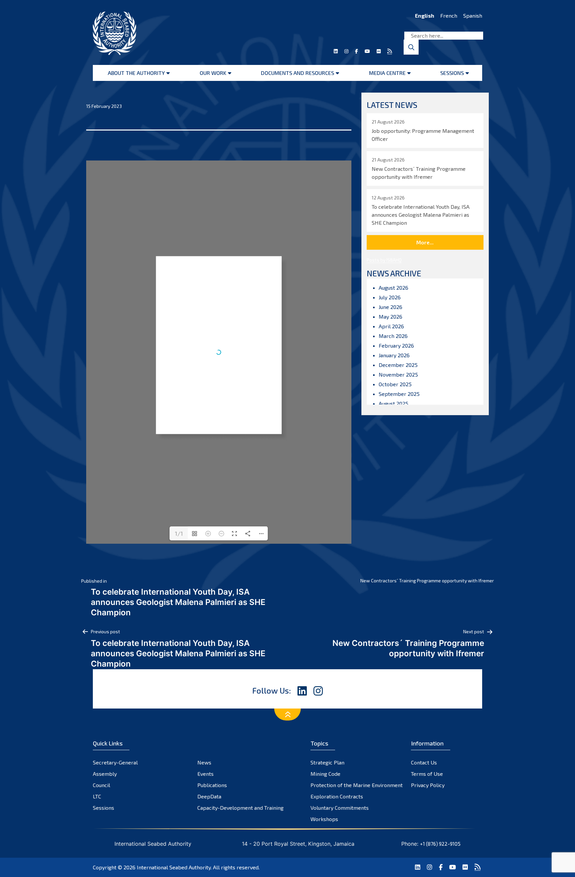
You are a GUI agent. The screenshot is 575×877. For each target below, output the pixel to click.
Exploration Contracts (336, 796)
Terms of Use (427, 773)
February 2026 (396, 345)
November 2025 (398, 374)
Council (101, 785)
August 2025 (393, 403)
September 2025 (399, 394)
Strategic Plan (327, 762)
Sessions (452, 73)
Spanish (472, 15)
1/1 (179, 533)
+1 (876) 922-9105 (440, 844)
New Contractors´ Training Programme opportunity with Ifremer (427, 580)
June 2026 (390, 307)
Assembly (105, 773)
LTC (97, 796)
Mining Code (325, 773)
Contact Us (424, 762)
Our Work (213, 73)
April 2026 (391, 326)
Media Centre (387, 73)
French (448, 15)
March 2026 (393, 336)
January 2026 (394, 355)
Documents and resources (297, 73)
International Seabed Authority (174, 867)
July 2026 (390, 297)
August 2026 (393, 287)
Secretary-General (115, 762)
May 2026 (390, 316)
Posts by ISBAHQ (384, 260)
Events (205, 773)
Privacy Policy (428, 785)
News (204, 762)
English (424, 15)
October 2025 (395, 384)
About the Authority (136, 73)
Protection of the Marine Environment (356, 785)
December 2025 (398, 365)
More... (425, 242)
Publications (212, 785)
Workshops (324, 819)
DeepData (209, 796)
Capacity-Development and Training (240, 807)
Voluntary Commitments (339, 807)
